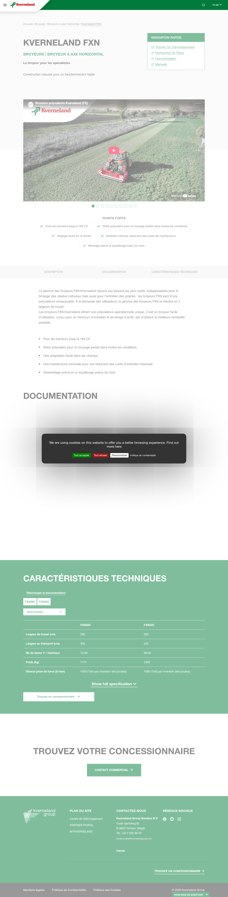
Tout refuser (100, 455)
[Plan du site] (5, 5)
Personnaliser (119, 455)
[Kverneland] (22, 5)
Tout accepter (81, 455)
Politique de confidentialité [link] (143, 455)
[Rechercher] (201, 17)
